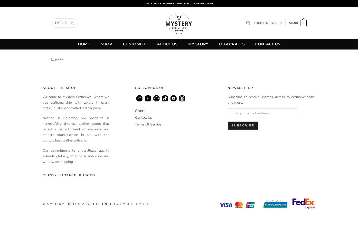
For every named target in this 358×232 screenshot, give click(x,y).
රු (73, 23)
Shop (106, 44)
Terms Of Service (148, 124)
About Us (167, 44)
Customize (134, 44)
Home (84, 44)
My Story (198, 44)
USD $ (61, 23)
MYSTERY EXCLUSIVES (68, 204)
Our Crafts (232, 44)
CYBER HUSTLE (134, 204)
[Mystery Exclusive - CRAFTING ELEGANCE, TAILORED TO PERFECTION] (179, 23)
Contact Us (267, 44)
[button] (248, 23)
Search (140, 110)
